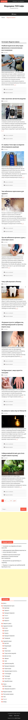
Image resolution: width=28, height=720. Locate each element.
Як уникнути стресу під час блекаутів (14, 411)
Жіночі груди (7, 686)
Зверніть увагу (7, 623)
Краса (4, 684)
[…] (15, 84)
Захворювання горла (8, 605)
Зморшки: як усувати (9, 688)
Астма (6, 628)
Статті (6, 615)
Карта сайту (16, 715)
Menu (14, 14)
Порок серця (7, 668)
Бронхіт (6, 630)
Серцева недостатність (10, 671)
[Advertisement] (14, 28)
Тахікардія (7, 676)
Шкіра (4, 701)
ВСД (5, 648)
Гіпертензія (7, 651)
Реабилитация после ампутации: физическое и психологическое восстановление (12, 48)
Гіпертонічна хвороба (10, 653)
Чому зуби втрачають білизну (11, 281)
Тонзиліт (6, 618)
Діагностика (7, 656)
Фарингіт (6, 620)
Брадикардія (7, 646)
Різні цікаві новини (8, 694)
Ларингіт (6, 610)
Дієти (4, 603)
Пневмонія (7, 638)
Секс (4, 696)
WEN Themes (17, 718)
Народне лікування (9, 613)
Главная (10, 715)
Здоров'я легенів (7, 626)
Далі (14, 500)
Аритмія (6, 643)
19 (11, 500)
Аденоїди (6, 608)
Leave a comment (9, 89)
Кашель (6, 633)
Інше (5, 661)
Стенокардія (7, 673)
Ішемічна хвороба (9, 663)
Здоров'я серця (7, 641)
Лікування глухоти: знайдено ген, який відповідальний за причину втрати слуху (13, 324)
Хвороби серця (8, 681)
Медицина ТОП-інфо (14, 6)
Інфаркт (6, 658)
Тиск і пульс (7, 678)
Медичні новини (9, 92)
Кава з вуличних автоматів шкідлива (14, 99)
